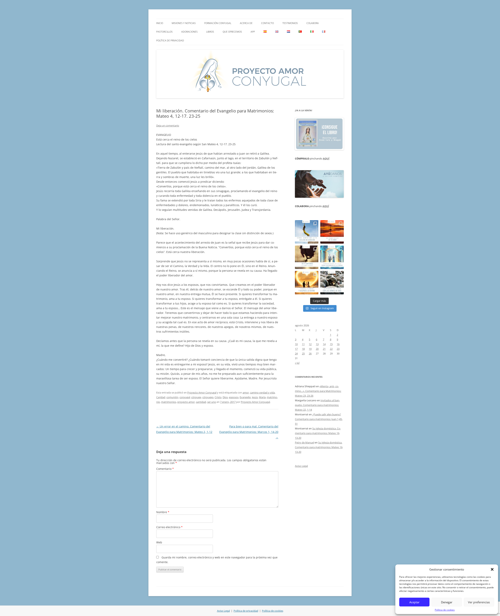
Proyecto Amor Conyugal (201, 392)
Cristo (218, 397)
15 (331, 344)
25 (303, 353)
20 (317, 349)
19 (310, 349)
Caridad (160, 397)
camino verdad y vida (262, 392)
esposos (233, 397)
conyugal (184, 397)
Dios (225, 397)
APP (253, 31)
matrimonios (168, 402)
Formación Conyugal (217, 23)
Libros (210, 31)
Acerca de (246, 23)
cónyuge (196, 397)
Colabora (312, 23)
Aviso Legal (301, 466)
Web (159, 542)
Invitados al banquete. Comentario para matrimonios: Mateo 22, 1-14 (317, 405)
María (262, 397)
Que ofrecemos (232, 31)
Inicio (159, 23)
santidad (201, 402)
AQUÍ (326, 158)
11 (303, 344)
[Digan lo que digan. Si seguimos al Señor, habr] (332, 257)
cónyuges (207, 397)
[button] (492, 569)
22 (331, 349)
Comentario (165, 469)
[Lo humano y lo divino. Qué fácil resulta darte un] (306, 282)
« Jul (297, 363)
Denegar (446, 602)
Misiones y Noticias (184, 23)
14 (324, 344)
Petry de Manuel (304, 442)
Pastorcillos (164, 31)
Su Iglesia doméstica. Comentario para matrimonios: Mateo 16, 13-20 (318, 433)
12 (310, 344)
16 (338, 344)
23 (338, 349)
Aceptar (414, 602)
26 (310, 353)
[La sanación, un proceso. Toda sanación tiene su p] (306, 232)
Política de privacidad (170, 40)
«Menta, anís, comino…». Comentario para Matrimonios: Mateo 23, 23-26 (318, 391)
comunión (172, 397)
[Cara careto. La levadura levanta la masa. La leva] (332, 232)
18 (303, 349)
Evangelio (245, 397)
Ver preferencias (479, 602)
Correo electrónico (169, 527)
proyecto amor (186, 402)
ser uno (211, 402)
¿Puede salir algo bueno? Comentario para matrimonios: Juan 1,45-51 (319, 419)
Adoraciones (189, 31)
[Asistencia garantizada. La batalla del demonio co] (332, 282)
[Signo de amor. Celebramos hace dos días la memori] (306, 257)
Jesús (255, 397)
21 (324, 349)
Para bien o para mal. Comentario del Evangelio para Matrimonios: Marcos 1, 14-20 (248, 432)
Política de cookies (445, 610)
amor (246, 392)
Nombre (162, 512)
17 (296, 349)
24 (296, 353)
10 (296, 344)
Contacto (267, 23)
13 (317, 344)
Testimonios (290, 23)
